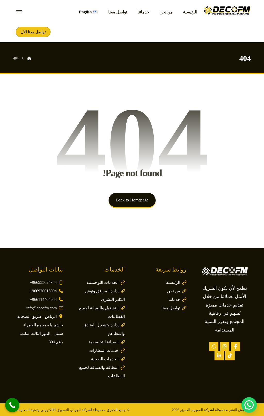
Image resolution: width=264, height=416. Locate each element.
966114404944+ (43, 299)
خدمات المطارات (104, 350)
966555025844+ (43, 282)
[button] (235, 346)
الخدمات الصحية (105, 359)
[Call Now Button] (12, 405)
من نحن (173, 291)
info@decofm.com (41, 308)
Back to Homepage (132, 200)
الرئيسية (173, 282)
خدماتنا (174, 299)
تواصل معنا (170, 308)
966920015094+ (43, 291)
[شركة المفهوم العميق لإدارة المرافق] (227, 10)
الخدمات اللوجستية (102, 282)
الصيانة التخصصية (104, 342)
